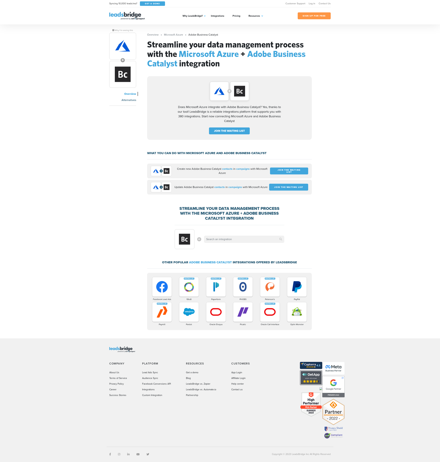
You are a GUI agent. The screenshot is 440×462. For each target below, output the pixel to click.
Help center (237, 384)
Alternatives (129, 100)
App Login (236, 372)
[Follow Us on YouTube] (138, 454)
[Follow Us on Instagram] (119, 454)
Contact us (237, 389)
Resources (254, 16)
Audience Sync (150, 378)
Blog (188, 378)
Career (113, 389)
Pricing (236, 16)
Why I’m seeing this (123, 30)
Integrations (217, 16)
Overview (130, 94)
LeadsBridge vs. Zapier (198, 384)
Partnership (192, 395)
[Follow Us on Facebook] (110, 454)
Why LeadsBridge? (193, 16)
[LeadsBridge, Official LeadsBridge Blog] (127, 16)
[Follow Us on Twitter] (147, 454)
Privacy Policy (116, 384)
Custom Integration (152, 395)
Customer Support (295, 3)
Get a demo (192, 372)
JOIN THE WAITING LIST (229, 131)
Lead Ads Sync (150, 372)
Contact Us (325, 3)
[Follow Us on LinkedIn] (128, 454)
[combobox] (244, 239)
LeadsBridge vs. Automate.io (201, 389)
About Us (114, 372)
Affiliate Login (238, 378)
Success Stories (117, 395)
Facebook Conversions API (156, 384)
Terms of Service (118, 378)
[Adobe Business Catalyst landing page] (122, 74)
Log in (312, 3)
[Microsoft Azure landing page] (122, 46)
